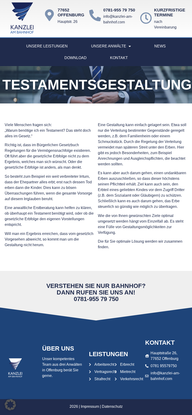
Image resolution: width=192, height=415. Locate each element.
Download (75, 58)
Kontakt (119, 58)
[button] (10, 404)
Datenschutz (112, 406)
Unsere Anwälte (108, 46)
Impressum (90, 406)
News (160, 46)
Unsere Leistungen (47, 46)
